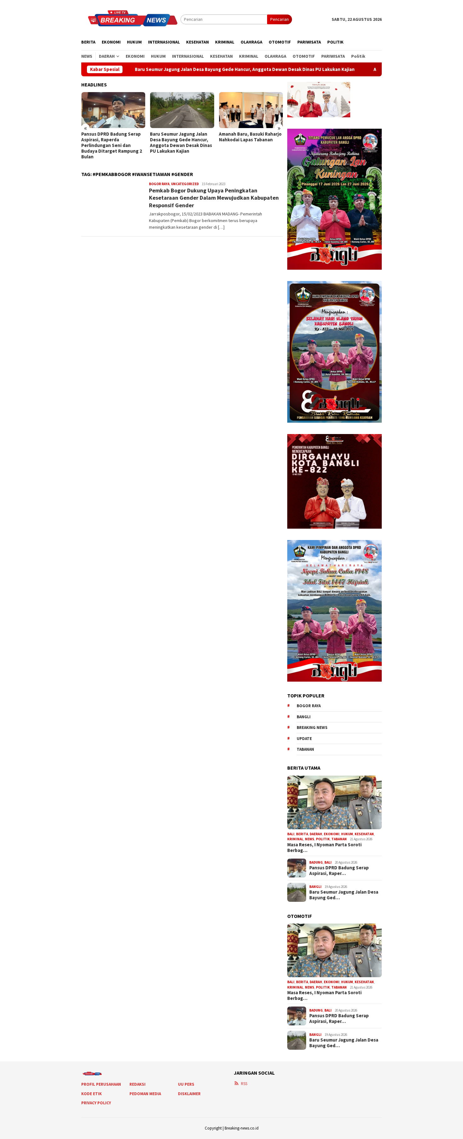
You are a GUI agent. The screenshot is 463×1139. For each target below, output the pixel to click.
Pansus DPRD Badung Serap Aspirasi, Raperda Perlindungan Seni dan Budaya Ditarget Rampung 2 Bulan (111, 145)
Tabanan (305, 749)
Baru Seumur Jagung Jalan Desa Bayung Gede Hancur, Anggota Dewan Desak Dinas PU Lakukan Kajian (197, 69)
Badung (316, 862)
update (304, 738)
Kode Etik (91, 1093)
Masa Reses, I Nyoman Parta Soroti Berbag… (324, 847)
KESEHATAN (364, 834)
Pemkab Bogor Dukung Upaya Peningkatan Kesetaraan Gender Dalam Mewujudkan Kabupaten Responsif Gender (214, 198)
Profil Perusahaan (101, 1084)
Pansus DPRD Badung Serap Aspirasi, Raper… (339, 870)
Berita (302, 834)
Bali (290, 834)
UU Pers (186, 1084)
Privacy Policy (96, 1103)
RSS (244, 1083)
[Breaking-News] (130, 19)
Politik (323, 839)
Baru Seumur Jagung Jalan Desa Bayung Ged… (343, 895)
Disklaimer (189, 1093)
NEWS (309, 839)
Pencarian (279, 19)
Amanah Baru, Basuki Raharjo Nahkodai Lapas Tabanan (250, 137)
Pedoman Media (145, 1093)
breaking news (312, 727)
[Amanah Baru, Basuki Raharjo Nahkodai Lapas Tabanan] (251, 110)
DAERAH (316, 834)
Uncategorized (185, 184)
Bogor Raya (159, 184)
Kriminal (295, 839)
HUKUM (347, 834)
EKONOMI (332, 834)
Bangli (304, 716)
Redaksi (137, 1084)
